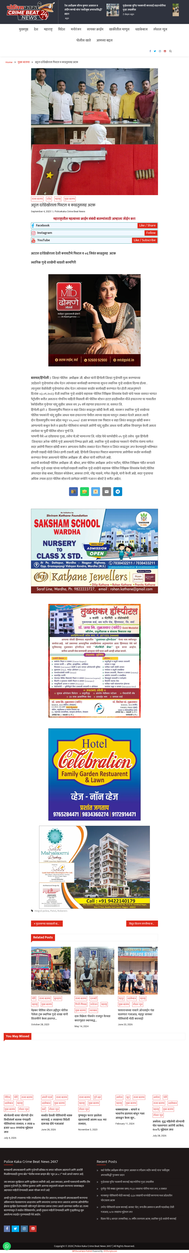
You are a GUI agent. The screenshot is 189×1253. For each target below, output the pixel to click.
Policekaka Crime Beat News (70, 211)
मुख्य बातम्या (70, 199)
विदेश (61, 29)
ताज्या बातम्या (37, 199)
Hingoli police (42, 911)
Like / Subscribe (145, 240)
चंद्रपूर (121, 998)
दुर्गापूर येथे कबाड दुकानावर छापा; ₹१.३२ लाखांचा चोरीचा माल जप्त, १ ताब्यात (134, 1189)
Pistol (53, 911)
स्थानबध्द (93, 1010)
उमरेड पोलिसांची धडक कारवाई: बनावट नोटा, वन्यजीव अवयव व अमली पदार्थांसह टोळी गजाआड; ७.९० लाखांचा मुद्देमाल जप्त (137, 1209)
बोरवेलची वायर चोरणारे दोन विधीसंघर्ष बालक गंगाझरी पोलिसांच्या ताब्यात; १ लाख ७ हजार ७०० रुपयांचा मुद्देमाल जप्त (19, 1124)
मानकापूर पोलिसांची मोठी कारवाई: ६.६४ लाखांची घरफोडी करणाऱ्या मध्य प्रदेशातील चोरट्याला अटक (136, 1197)
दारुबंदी (93, 998)
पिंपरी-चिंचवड (81, 1004)
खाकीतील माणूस (119, 29)
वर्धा (43, 1109)
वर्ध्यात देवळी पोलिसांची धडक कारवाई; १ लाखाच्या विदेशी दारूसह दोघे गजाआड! (56, 1120)
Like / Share (147, 225)
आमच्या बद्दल (105, 40)
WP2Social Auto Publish (82, 1251)
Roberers (62, 911)
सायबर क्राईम (95, 29)
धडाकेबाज (141, 29)
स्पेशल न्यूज (160, 29)
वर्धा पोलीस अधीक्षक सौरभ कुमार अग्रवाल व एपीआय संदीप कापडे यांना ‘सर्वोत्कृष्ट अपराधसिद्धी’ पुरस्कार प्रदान (71, 10)
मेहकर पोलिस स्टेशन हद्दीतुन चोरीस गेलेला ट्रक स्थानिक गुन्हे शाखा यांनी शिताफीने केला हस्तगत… (49, 1014)
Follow (151, 233)
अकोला (119, 1097)
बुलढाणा (57, 998)
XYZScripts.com (110, 1251)
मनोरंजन (76, 29)
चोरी (33, 998)
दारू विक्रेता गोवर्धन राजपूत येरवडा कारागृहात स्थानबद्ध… (92, 1018)
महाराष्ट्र (48, 29)
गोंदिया (7, 1097)
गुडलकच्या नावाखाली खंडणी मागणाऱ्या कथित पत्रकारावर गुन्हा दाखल (49, 924)
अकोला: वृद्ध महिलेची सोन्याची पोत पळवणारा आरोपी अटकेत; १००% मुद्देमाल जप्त (168, 1126)
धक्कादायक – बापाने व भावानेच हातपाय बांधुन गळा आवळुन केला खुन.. (130, 1114)
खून (128, 1097)
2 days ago (120, 14)
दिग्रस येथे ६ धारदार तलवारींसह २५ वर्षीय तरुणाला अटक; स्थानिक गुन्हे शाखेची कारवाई (138, 1219)
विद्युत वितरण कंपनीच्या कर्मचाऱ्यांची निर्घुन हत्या (143, 924)
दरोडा (49, 199)
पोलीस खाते (83, 40)
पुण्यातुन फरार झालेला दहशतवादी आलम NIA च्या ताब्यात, (92, 1120)
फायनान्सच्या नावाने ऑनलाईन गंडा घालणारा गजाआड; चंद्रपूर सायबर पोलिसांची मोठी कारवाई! (136, 1014)
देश (36, 29)
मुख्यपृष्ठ (23, 29)
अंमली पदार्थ (47, 1097)
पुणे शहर (97, 1097)
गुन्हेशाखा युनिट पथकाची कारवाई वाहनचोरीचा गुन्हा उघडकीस (136, 8)
